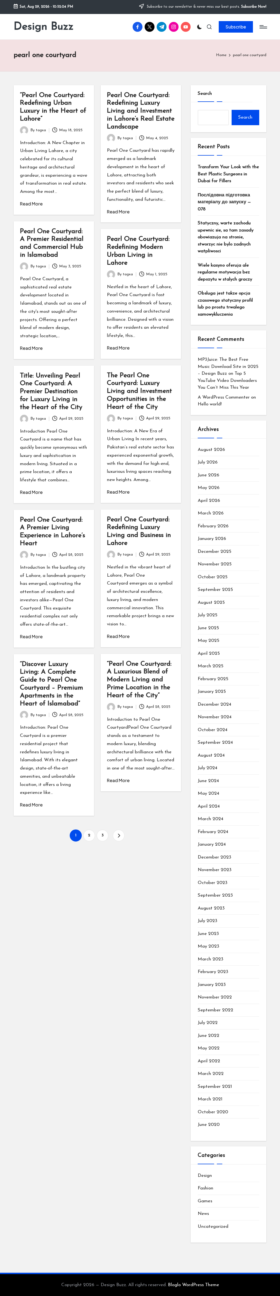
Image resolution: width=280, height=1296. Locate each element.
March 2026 (211, 513)
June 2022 (208, 1035)
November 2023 (215, 870)
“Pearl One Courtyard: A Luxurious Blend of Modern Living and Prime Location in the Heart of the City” (139, 680)
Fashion (205, 1188)
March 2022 (211, 1073)
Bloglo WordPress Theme (193, 1285)
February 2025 (213, 679)
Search (205, 93)
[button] (236, 27)
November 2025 (215, 564)
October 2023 (213, 882)
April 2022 (209, 1061)
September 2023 (215, 895)
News (203, 1213)
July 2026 (208, 462)
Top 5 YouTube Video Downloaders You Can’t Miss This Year (227, 380)
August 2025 (211, 602)
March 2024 (210, 819)
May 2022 (209, 1048)
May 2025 (208, 640)
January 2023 (212, 984)
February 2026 (213, 526)
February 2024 (213, 831)
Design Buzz (44, 26)
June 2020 (209, 1124)
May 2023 (208, 946)
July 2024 (207, 768)
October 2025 (213, 577)
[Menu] (262, 27)
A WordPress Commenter (224, 397)
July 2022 (208, 1022)
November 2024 (215, 717)
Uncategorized (213, 1226)
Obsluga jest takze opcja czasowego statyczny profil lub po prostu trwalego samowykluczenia (225, 304)
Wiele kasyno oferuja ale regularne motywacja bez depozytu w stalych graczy (225, 272)
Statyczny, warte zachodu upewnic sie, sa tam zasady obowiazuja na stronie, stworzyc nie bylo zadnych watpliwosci (225, 237)
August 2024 (211, 755)
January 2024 (212, 844)
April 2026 (209, 500)
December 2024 (214, 704)
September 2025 (215, 589)
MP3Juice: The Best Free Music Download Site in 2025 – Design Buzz (228, 366)
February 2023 (213, 971)
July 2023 (207, 921)
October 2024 (213, 730)
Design (205, 1175)
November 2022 (215, 997)
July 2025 (207, 615)
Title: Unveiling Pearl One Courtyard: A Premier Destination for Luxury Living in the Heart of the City (51, 392)
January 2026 (212, 538)
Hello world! (209, 404)
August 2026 (211, 449)
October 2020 (213, 1112)
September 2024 (215, 742)
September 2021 (215, 1086)
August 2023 (211, 908)
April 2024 (209, 806)
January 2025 (212, 691)
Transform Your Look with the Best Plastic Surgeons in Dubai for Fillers (228, 174)
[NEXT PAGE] (119, 835)
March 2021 (210, 1099)
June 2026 (208, 475)
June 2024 (208, 781)
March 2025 (210, 666)
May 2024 (208, 793)
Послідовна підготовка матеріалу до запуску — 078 (224, 202)
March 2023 (210, 959)
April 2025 (209, 653)
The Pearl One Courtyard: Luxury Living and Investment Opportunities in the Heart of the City (139, 391)
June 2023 (208, 933)
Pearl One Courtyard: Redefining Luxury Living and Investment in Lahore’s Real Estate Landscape (140, 111)
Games (205, 1201)
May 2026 (209, 487)
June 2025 (208, 628)
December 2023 (214, 857)
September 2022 (215, 1010)
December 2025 (214, 551)
